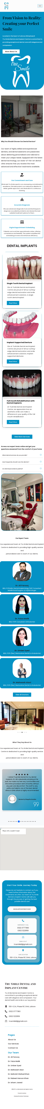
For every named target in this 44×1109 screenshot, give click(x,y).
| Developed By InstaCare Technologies (21, 1096)
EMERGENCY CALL (23, 925)
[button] (22, 455)
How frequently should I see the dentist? (15, 462)
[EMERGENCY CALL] (23, 921)
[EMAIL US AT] (23, 937)
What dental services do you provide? (14, 455)
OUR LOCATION (23, 955)
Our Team (13, 1052)
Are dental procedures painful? (12, 469)
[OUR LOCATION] (23, 950)
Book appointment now (22, 909)
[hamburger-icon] (40, 5)
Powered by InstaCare (22, 1093)
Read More (13, 303)
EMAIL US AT (23, 941)
